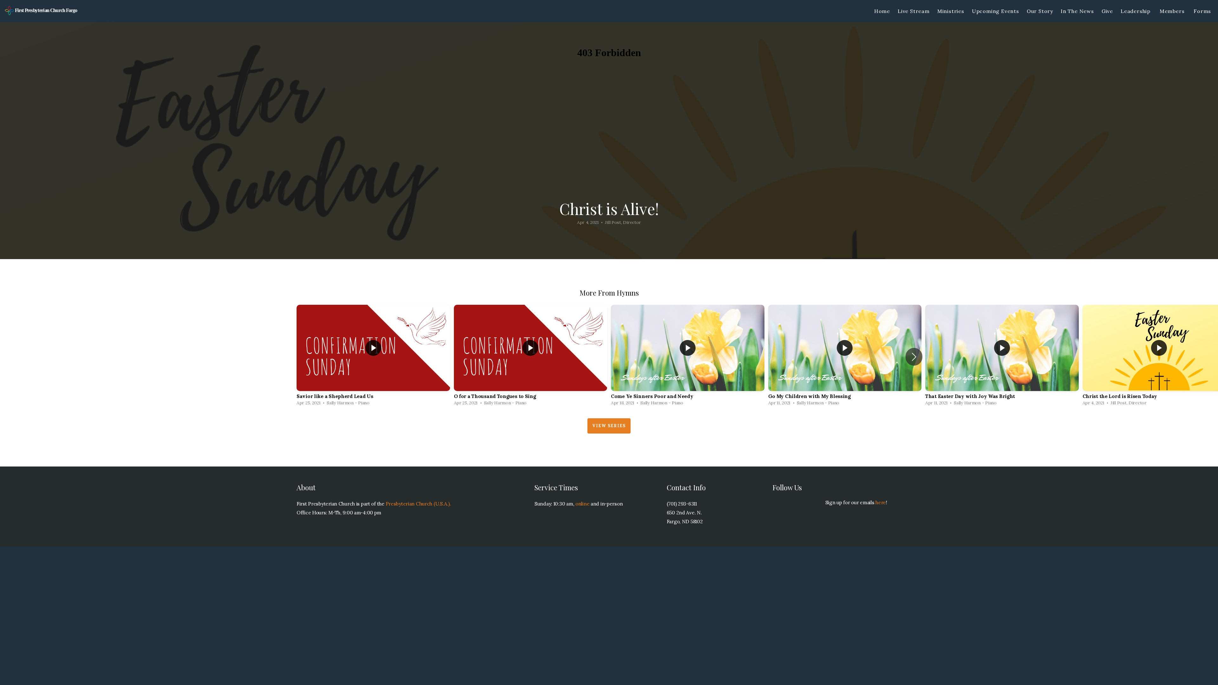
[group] (373, 357)
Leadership (1136, 11)
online (582, 504)
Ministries (950, 11)
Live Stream (914, 11)
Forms (1203, 11)
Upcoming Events (995, 11)
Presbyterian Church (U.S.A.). (418, 504)
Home (882, 11)
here (880, 502)
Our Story (1040, 11)
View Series (608, 425)
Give (1107, 11)
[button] (914, 357)
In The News (1077, 11)
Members (1173, 11)
